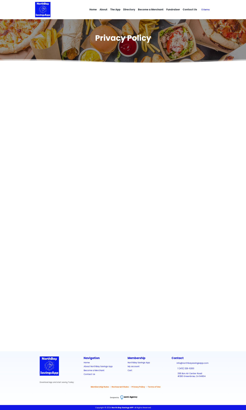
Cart (130, 370)
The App (115, 9)
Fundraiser (173, 9)
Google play (49, 394)
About (103, 9)
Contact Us (190, 9)
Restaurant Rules (120, 387)
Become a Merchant (150, 9)
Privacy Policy (138, 387)
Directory (129, 9)
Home (93, 9)
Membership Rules (100, 387)
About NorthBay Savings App (98, 366)
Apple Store (49, 388)
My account (134, 366)
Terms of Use (154, 387)
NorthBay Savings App (139, 362)
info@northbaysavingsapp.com (65, 334)
